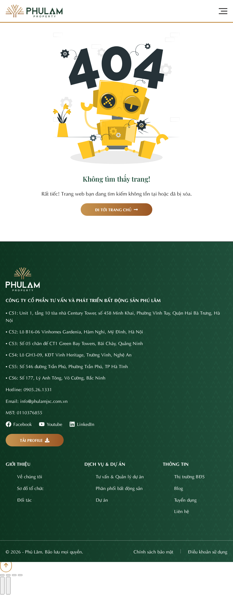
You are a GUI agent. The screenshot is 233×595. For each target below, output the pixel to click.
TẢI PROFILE (31, 440)
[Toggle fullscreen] (14, 575)
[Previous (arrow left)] (2, 585)
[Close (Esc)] (2, 575)
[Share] (8, 575)
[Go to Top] (6, 565)
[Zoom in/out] (20, 575)
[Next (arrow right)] (8, 585)
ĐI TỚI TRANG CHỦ (113, 209)
